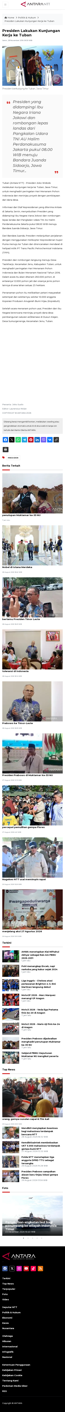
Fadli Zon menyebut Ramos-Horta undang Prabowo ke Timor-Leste (28, 722)
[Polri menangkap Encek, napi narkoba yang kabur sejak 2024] (10, 970)
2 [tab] (27, 1238)
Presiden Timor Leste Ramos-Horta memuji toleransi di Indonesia (28, 670)
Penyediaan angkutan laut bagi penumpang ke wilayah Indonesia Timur (31, 1225)
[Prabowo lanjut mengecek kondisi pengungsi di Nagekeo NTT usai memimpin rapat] (32, 857)
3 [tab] (32, 1238)
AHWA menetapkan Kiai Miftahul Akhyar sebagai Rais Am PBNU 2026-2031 (40, 954)
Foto (5, 1188)
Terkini (6, 942)
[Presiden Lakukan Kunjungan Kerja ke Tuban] (32, 1097)
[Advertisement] (32, 359)
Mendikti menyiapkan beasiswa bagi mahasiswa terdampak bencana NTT (39, 1131)
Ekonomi (7, 1317)
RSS (4, 1391)
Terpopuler (8, 1289)
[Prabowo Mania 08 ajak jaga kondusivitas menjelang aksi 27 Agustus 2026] (32, 909)
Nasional (7, 1357)
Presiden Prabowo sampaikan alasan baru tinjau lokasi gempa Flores (39, 1174)
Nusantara (8, 1328)
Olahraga (7, 1336)
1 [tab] (23, 1238)
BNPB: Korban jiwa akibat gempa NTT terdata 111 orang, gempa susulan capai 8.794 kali (32, 1117)
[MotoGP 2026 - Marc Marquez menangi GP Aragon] (10, 999)
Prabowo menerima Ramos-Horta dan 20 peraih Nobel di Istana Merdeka (31, 566)
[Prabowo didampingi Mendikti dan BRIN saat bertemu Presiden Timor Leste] (32, 597)
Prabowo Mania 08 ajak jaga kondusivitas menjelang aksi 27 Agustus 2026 (27, 930)
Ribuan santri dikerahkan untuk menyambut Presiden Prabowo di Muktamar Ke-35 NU (29, 774)
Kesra (5, 1323)
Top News (8, 1069)
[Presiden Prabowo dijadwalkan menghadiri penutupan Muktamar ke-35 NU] (32, 493)
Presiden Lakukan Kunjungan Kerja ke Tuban (29, 21)
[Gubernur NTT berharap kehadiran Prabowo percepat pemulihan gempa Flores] (32, 805)
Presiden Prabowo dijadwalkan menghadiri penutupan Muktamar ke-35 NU (28, 514)
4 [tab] (37, 1238)
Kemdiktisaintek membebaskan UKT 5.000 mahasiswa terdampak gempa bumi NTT (40, 1145)
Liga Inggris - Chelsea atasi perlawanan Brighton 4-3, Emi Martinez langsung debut (38, 983)
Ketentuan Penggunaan (16, 1364)
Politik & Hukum (27, 17)
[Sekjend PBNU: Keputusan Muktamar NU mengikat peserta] (10, 1057)
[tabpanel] (32, 1216)
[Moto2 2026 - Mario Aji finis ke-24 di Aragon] (10, 1028)
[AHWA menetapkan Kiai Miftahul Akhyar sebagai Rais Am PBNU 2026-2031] (10, 956)
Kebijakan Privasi (12, 1370)
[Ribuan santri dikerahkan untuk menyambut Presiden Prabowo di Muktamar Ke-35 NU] (32, 753)
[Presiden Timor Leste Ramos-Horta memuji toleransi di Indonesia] (32, 649)
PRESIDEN (13, 458)
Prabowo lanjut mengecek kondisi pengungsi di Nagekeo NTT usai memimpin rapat (31, 878)
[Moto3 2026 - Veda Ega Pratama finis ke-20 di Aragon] (10, 1014)
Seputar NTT (9, 1307)
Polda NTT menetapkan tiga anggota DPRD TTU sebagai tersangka (37, 1160)
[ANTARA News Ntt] (35, 4)
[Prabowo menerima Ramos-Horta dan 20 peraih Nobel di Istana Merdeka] (32, 545)
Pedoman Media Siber (15, 1386)
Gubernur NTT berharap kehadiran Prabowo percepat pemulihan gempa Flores (29, 826)
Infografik (7, 1351)
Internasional (10, 1346)
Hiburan (6, 1341)
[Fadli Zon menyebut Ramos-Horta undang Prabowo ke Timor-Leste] (32, 701)
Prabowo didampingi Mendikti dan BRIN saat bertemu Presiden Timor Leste (29, 618)
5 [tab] (41, 1238)
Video (5, 1299)
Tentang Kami (10, 1380)
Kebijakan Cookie (12, 1375)
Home (11, 17)
